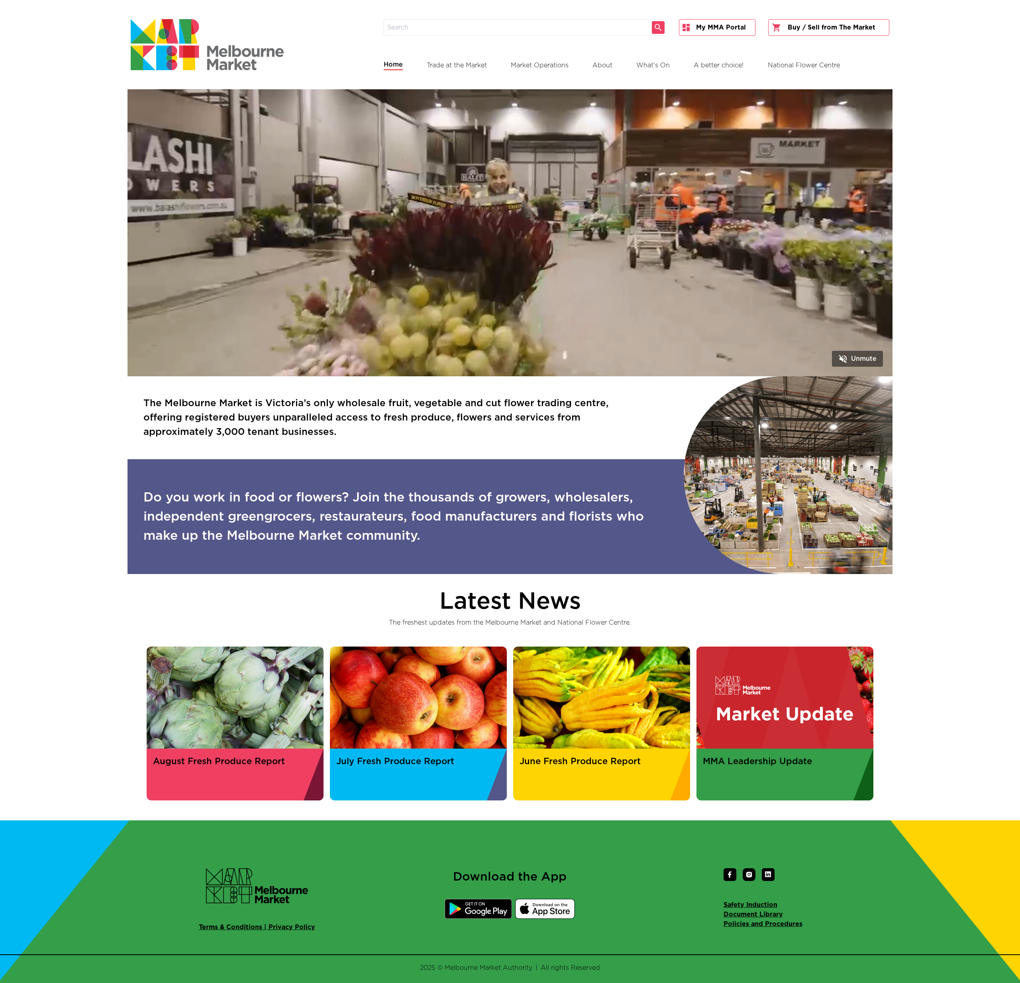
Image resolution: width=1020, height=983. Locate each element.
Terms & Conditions (230, 927)
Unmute (857, 358)
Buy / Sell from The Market (831, 27)
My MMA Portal (721, 27)
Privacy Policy (292, 927)
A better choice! (718, 65)
